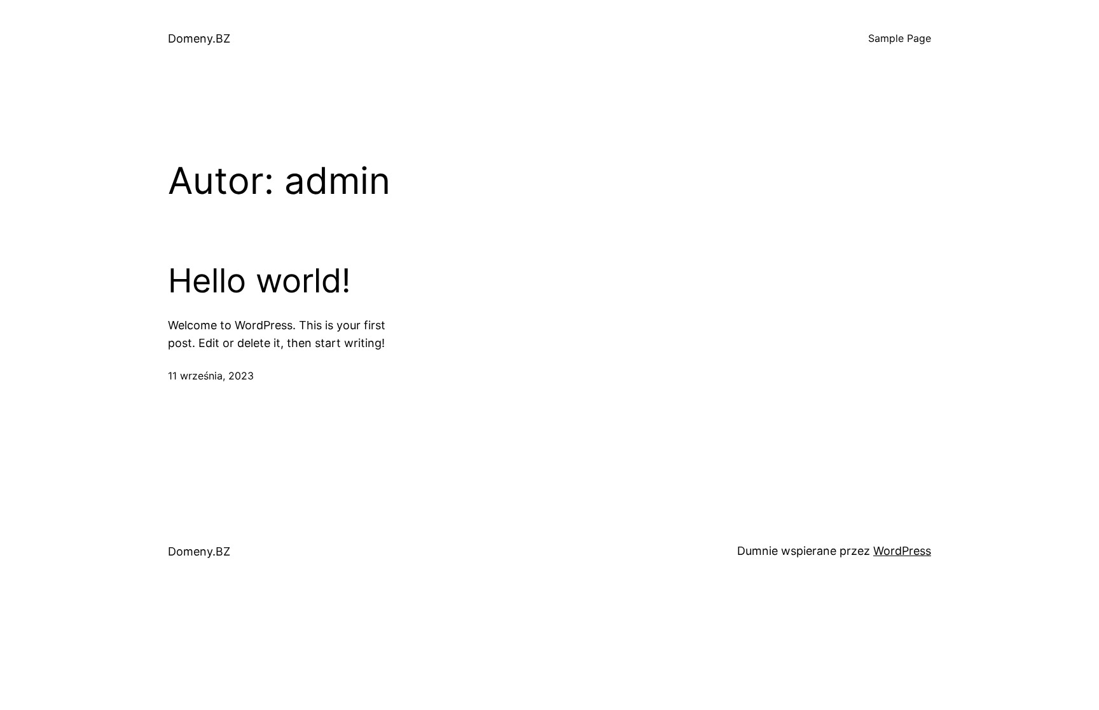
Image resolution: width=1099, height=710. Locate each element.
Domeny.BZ (199, 38)
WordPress (902, 550)
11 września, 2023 (211, 375)
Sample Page (899, 38)
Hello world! (259, 281)
